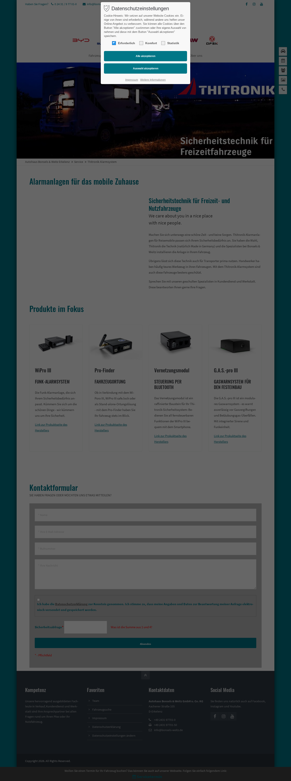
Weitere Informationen (153, 79)
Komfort (151, 43)
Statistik (173, 43)
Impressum (131, 79)
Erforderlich (126, 43)
